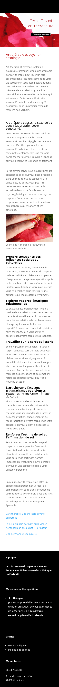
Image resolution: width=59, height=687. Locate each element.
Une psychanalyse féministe (21, 533)
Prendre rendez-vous (41, 34)
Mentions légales (17, 645)
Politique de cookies (19, 649)
